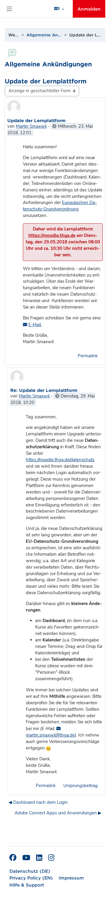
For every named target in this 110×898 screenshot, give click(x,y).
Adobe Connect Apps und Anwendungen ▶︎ (58, 813)
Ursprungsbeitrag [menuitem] (80, 786)
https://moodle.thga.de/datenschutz (60, 460)
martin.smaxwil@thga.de (50, 735)
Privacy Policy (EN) (31, 877)
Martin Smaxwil (31, 126)
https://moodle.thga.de (51, 235)
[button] (59, 9)
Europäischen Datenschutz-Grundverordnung (60, 206)
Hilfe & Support (26, 884)
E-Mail (34, 325)
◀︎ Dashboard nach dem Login (38, 802)
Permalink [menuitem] (88, 356)
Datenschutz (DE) (29, 871)
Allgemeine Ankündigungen (44, 34)
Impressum (71, 877)
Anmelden (89, 8)
